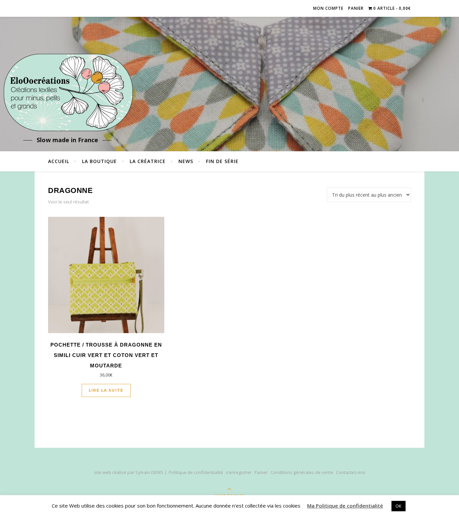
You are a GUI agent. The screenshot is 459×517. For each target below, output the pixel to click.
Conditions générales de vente (301, 472)
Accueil (58, 161)
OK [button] (398, 506)
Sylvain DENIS (149, 472)
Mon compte (328, 8)
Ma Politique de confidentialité (345, 505)
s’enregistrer (239, 472)
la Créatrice (148, 161)
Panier (356, 8)
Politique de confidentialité (196, 472)
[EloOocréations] (67, 92)
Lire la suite (106, 390)
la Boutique (99, 161)
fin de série (222, 161)
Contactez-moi (350, 472)
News (185, 161)
